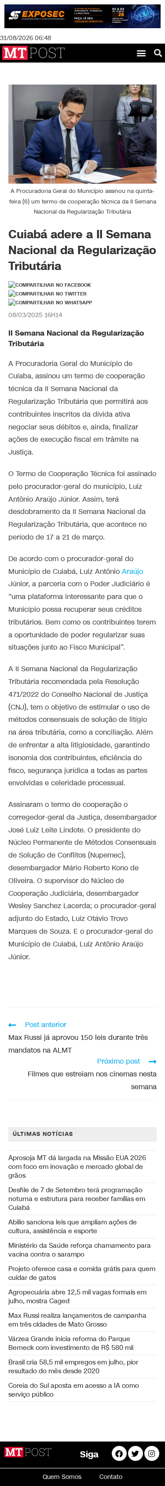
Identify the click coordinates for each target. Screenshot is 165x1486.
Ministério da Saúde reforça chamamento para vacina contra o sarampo (79, 1250)
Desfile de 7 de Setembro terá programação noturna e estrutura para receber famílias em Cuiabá (76, 1199)
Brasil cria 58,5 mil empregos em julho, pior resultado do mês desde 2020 (73, 1366)
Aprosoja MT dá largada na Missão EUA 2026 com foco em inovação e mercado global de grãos (77, 1166)
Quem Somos (62, 1477)
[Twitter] (135, 1453)
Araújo (132, 572)
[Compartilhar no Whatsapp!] (50, 303)
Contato (110, 1477)
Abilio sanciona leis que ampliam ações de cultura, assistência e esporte (72, 1226)
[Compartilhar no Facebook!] (49, 285)
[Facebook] (119, 1453)
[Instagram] (151, 1453)
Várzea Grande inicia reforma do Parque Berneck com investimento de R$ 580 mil (70, 1343)
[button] (141, 53)
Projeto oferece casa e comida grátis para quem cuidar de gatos (81, 1273)
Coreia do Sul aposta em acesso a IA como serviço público (73, 1390)
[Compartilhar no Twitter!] (47, 294)
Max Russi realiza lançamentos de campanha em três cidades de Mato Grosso (77, 1320)
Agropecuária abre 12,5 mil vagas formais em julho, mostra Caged (77, 1296)
